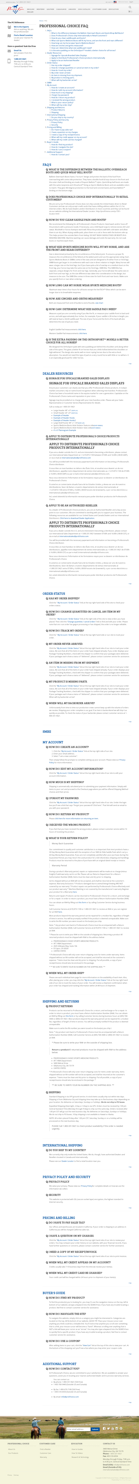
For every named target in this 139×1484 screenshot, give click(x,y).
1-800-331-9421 (20, 59)
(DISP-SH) (74, 413)
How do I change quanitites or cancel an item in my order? (75, 68)
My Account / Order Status (68, 602)
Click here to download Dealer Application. (77, 518)
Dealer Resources (54, 53)
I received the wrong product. (63, 100)
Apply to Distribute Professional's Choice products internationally (78, 58)
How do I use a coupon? (61, 149)
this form (82, 902)
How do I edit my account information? (67, 90)
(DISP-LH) (74, 410)
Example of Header (61, 415)
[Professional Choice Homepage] (15, 9)
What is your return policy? (62, 102)
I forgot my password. (60, 95)
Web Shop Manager (125, 1480)
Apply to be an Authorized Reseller (65, 60)
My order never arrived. (61, 73)
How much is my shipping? (62, 92)
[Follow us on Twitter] (108, 1428)
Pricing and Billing (54, 127)
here (75, 892)
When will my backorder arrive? (64, 80)
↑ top (129, 364)
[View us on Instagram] (117, 1428)
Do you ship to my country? (62, 117)
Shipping (55, 112)
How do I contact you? (60, 154)
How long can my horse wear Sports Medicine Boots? (73, 43)
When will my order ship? (61, 105)
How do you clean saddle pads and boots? (68, 38)
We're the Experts (21, 27)
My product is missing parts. (62, 77)
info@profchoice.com (70, 1397)
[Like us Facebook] (104, 1428)
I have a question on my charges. (64, 132)
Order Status (52, 63)
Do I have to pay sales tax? (62, 130)
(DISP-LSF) (81, 423)
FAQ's (49, 30)
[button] (31, 9)
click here (82, 329)
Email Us (17, 50)
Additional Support (55, 152)
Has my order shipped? (60, 65)
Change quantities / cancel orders (81, 621)
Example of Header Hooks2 (65, 420)
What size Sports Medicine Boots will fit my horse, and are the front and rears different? (87, 40)
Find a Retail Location (23, 35)
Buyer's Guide (52, 142)
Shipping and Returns (56, 107)
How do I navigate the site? (62, 147)
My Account (52, 85)
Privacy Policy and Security (58, 120)
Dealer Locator (68, 1161)
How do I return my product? (63, 97)
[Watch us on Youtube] (112, 1428)
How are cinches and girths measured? (67, 45)
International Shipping (56, 115)
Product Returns (58, 110)
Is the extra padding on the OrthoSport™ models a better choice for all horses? (83, 50)
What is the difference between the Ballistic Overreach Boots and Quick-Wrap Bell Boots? (87, 33)
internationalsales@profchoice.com (76, 458)
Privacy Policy (56, 122)
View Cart (87, 1345)
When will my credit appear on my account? (69, 137)
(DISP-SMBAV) (98, 425)
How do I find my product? (62, 144)
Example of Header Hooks (64, 418)
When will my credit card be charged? (66, 139)
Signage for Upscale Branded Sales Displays (69, 55)
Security (54, 125)
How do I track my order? (61, 70)
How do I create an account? (62, 87)
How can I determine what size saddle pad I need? (71, 48)
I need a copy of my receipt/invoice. (65, 135)
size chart (99, 303)
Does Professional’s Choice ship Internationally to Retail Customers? (79, 35)
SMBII (49, 82)
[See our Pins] (121, 1428)
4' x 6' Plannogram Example (65, 430)
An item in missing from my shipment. (66, 75)
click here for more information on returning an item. (76, 818)
